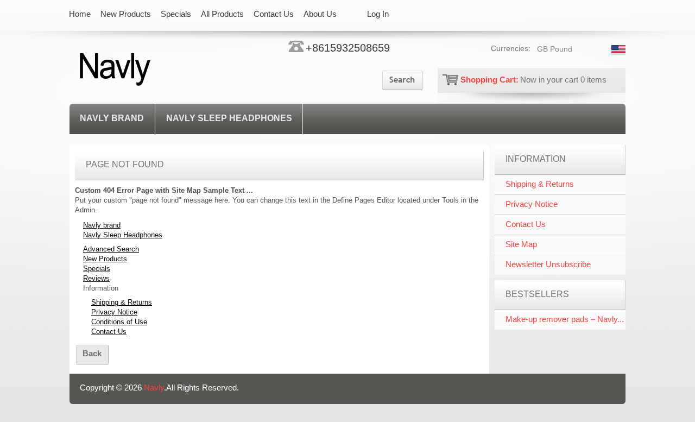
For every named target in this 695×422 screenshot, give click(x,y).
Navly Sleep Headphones (229, 118)
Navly (154, 387)
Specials (96, 268)
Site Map (521, 244)
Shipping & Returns (121, 302)
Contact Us (109, 331)
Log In (378, 13)
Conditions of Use (119, 322)
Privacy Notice (114, 312)
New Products (105, 259)
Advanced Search (111, 249)
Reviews (96, 278)
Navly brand (112, 118)
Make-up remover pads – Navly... (565, 319)
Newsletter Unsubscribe (548, 264)
